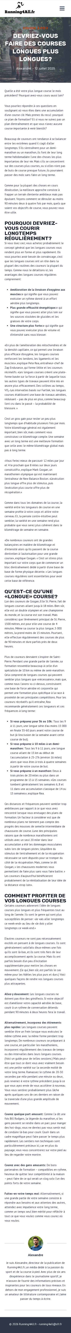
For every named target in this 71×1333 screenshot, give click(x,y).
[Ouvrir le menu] (62, 8)
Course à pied (35, 28)
